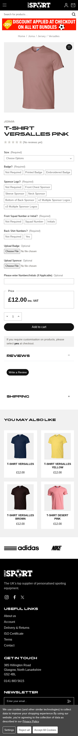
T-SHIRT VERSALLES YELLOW (57, 465)
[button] (39, 356)
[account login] (66, 5)
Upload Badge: (17, 246)
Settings (9, 729)
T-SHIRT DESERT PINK (57, 517)
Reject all (24, 729)
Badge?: (14, 166)
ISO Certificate (13, 633)
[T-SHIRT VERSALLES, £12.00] (20, 446)
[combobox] (34, 14)
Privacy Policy (31, 721)
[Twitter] (22, 597)
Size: (13, 152)
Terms (8, 639)
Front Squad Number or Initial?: (27, 216)
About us (10, 616)
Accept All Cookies (45, 729)
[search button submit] (73, 14)
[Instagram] (6, 597)
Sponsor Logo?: (18, 181)
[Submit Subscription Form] (69, 701)
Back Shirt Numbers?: (22, 230)
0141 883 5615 (14, 681)
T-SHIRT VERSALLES (20, 463)
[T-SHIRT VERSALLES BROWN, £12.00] (20, 497)
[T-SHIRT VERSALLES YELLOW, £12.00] (57, 446)
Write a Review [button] (18, 372)
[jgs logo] (39, 5)
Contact (9, 645)
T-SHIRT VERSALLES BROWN (20, 517)
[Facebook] (14, 597)
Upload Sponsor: (18, 260)
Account (9, 621)
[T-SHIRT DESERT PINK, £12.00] (57, 497)
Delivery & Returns (16, 627)
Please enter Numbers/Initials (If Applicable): (33, 275)
